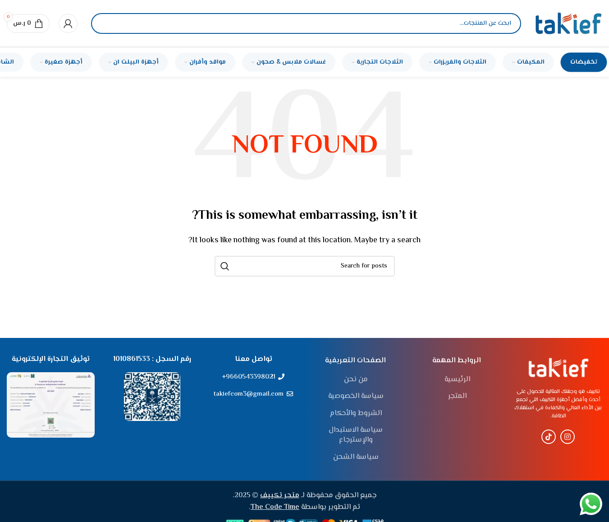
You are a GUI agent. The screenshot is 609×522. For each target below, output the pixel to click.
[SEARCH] (225, 266)
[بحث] (105, 23)
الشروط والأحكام (356, 414)
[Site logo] (568, 23)
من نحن (356, 380)
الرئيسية (457, 380)
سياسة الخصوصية (356, 397)
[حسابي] (68, 23)
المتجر (457, 397)
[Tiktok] (548, 437)
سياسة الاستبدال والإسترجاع (356, 435)
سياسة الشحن (356, 457)
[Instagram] (567, 437)
